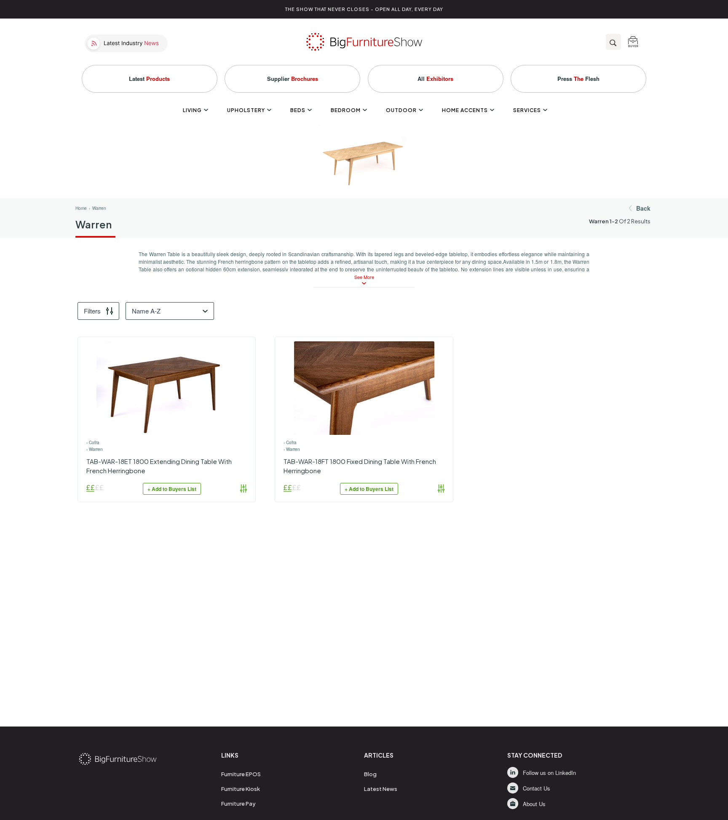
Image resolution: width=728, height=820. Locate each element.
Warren (99, 208)
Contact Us (536, 788)
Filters (92, 310)
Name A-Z (146, 310)
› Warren (94, 449)
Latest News (380, 788)
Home (81, 208)
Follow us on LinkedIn (549, 773)
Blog (370, 774)
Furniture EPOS (241, 774)
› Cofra (92, 442)
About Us (534, 804)
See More (364, 277)
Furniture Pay (238, 803)
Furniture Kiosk (240, 788)
